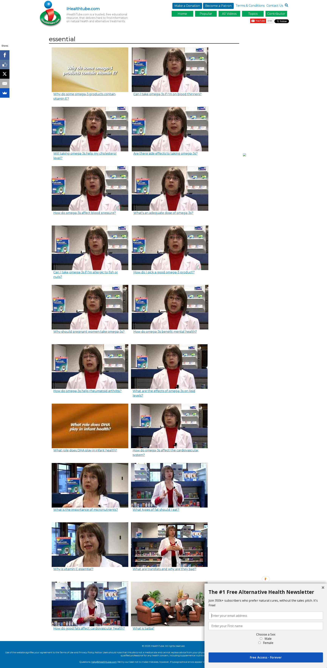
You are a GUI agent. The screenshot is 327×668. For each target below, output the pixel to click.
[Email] (4, 83)
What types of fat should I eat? (156, 510)
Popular (206, 14)
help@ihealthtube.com (104, 661)
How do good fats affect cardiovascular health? (89, 628)
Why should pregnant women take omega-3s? (89, 331)
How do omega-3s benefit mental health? (165, 331)
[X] (4, 74)
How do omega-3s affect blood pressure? (84, 213)
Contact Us (274, 5)
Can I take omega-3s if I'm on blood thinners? (167, 94)
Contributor (276, 14)
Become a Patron (218, 6)
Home (182, 14)
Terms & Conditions (250, 5)
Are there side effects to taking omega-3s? (165, 153)
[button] (266, 592)
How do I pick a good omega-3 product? (164, 272)
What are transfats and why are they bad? (164, 569)
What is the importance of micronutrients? (85, 510)
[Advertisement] (267, 92)
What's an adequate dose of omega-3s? (163, 213)
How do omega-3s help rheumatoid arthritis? (87, 391)
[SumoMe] (4, 93)
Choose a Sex (265, 634)
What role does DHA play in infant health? (85, 450)
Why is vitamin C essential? (73, 569)
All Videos (229, 14)
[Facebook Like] (4, 64)
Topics (253, 14)
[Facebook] (4, 55)
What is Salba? (143, 628)
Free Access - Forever (266, 657)
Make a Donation (187, 6)
